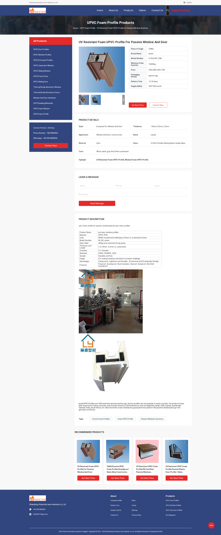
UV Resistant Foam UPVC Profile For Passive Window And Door (88, 469)
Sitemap (134, 510)
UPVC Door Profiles (41, 49)
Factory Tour (114, 505)
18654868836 (52, 133)
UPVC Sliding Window (42, 71)
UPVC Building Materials (43, 103)
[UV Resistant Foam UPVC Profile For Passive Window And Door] (102, 69)
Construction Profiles (101, 419)
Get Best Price (138, 105)
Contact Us (114, 515)
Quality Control (115, 510)
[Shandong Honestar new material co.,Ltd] (37, 10)
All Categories (170, 515)
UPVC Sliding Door (40, 82)
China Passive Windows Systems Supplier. (74, 531)
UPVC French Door (40, 76)
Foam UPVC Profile (125, 419)
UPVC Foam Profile (87, 28)
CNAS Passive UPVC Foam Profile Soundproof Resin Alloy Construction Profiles (118, 469)
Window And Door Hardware (44, 98)
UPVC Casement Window (43, 66)
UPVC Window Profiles (42, 55)
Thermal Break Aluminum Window (47, 87)
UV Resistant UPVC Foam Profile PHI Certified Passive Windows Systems (147, 469)
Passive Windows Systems (152, 419)
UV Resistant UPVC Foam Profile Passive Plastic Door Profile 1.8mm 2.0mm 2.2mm (176, 469)
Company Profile (116, 500)
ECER (160, 531)
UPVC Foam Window (41, 109)
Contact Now (51, 145)
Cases (134, 505)
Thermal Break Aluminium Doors (46, 92)
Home (75, 28)
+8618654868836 (50, 138)
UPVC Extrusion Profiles (43, 60)
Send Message (97, 203)
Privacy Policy (136, 515)
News (134, 500)
